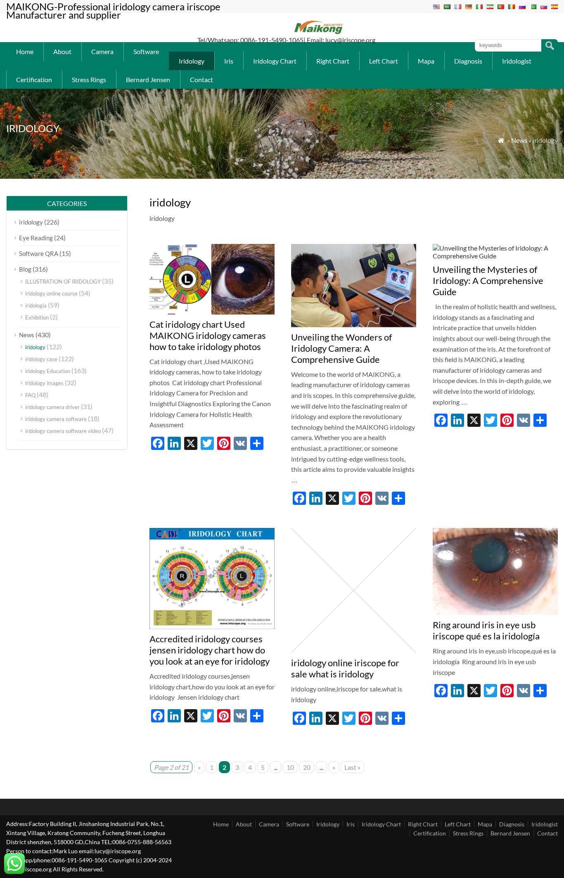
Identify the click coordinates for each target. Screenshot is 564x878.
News (519, 140)
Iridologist (516, 61)
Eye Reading (36, 237)
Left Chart (383, 61)
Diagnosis (468, 61)
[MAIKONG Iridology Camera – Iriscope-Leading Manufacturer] (319, 33)
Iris (228, 61)
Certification (34, 79)
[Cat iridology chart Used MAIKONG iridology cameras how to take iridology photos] (212, 312)
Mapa (426, 61)
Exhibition (37, 317)
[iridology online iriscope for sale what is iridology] (353, 650)
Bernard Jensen (148, 79)
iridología (36, 305)
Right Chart (332, 61)
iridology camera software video (63, 431)
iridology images (44, 383)
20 (306, 767)
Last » (352, 767)
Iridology (191, 61)
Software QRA (38, 253)
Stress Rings (89, 79)
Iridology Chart (274, 61)
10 (290, 767)
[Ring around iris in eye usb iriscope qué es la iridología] (495, 612)
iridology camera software (56, 419)
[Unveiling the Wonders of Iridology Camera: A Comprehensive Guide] (353, 325)
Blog (25, 269)
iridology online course (51, 293)
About (62, 51)
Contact (201, 79)
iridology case (41, 359)
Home (24, 51)
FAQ (30, 395)
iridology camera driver (52, 407)
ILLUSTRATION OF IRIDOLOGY (63, 281)
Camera (102, 51)
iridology (31, 222)
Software (146, 51)
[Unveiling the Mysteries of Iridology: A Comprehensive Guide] (495, 256)
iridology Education (47, 371)
